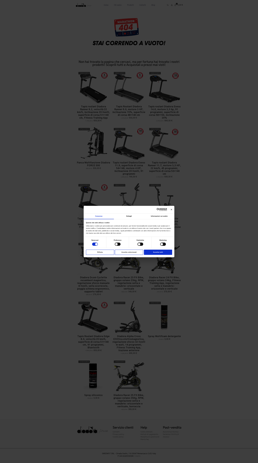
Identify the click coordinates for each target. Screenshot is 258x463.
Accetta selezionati (129, 252)
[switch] (118, 244)
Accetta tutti (158, 252)
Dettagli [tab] (129, 216)
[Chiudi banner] (171, 209)
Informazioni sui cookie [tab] (159, 216)
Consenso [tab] (98, 216)
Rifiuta (100, 252)
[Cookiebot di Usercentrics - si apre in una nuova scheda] (158, 209)
